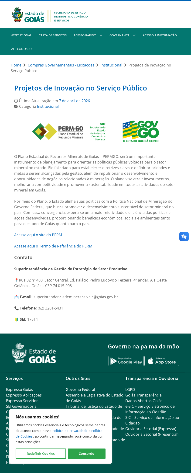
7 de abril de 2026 (74, 100)
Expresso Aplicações (24, 395)
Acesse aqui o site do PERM (38, 234)
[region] (60, 436)
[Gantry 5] (34, 353)
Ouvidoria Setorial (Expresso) (150, 428)
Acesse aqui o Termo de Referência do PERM (53, 246)
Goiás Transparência (143, 395)
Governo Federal (80, 389)
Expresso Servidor (22, 400)
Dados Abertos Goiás (144, 400)
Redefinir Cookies (41, 453)
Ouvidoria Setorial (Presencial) (151, 434)
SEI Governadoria (21, 406)
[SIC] (50, 14)
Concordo (86, 453)
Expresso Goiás (19, 389)
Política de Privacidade (70, 430)
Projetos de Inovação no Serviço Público (80, 88)
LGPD (130, 389)
